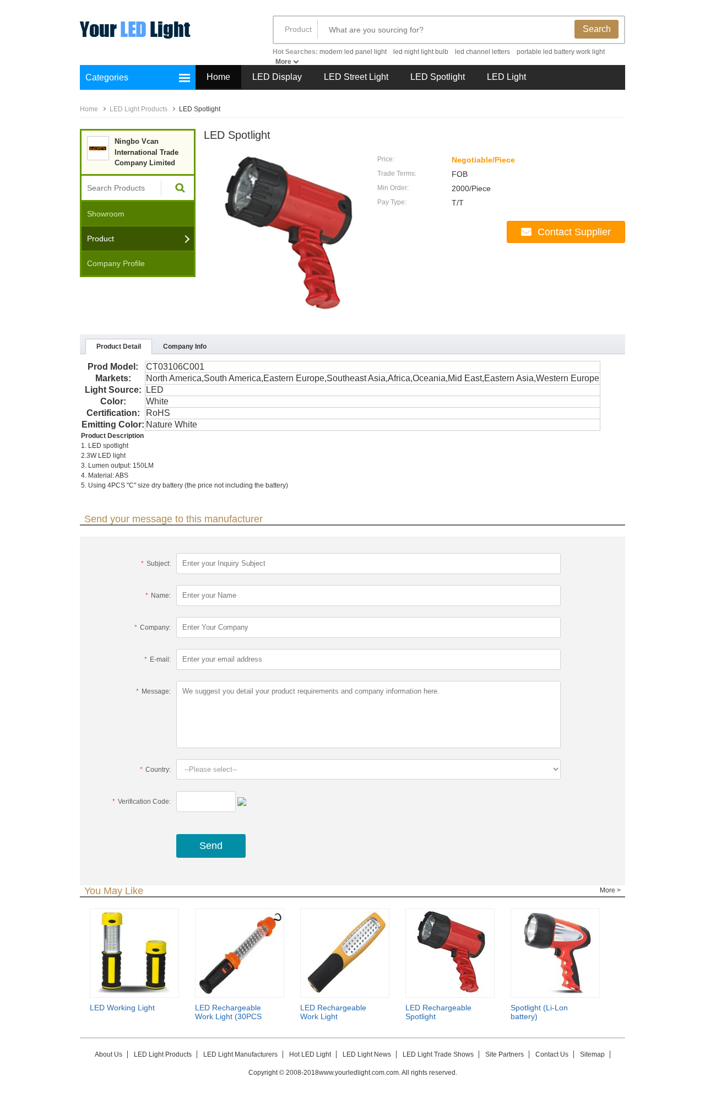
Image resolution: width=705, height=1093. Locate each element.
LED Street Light (356, 77)
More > (610, 890)
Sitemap (592, 1054)
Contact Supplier (574, 231)
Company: (152, 627)
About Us (108, 1054)
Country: (155, 769)
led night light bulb (420, 52)
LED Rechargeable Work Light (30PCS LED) (228, 1016)
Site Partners (504, 1054)
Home (218, 77)
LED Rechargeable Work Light (333, 1012)
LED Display (277, 77)
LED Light (506, 77)
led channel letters (482, 52)
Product (298, 29)
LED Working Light (122, 1007)
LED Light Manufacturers (240, 1054)
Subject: (156, 563)
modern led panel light (353, 52)
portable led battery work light (561, 52)
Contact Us (551, 1054)
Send (211, 845)
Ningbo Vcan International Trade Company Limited (146, 152)
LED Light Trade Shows (438, 1054)
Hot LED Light (310, 1054)
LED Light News (367, 1054)
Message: (153, 691)
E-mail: (157, 659)
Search (597, 29)
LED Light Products (138, 109)
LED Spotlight (437, 77)
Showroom (105, 213)
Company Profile (116, 263)
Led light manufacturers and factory (165, 37)
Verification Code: (141, 801)
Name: (158, 595)
